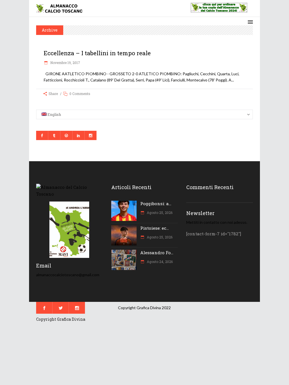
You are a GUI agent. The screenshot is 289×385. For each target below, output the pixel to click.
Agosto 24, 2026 (159, 261)
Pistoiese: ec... (154, 228)
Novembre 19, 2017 (64, 62)
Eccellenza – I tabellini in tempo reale (97, 53)
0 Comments (79, 93)
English (54, 114)
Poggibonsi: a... (155, 203)
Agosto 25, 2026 (159, 212)
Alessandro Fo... (156, 252)
